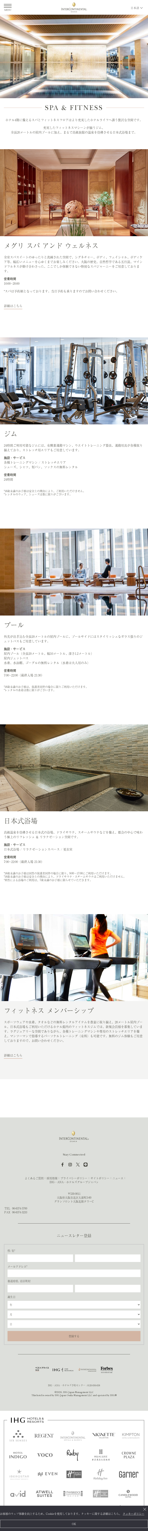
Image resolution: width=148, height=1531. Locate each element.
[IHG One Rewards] (63, 1370)
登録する (74, 1336)
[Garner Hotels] (128, 1474)
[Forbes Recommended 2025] (107, 1370)
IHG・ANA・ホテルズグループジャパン (74, 1182)
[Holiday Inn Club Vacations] (100, 1493)
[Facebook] (62, 1164)
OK (74, 1524)
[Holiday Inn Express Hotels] (74, 1474)
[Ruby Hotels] (72, 1455)
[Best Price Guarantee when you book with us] (42, 1370)
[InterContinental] (73, 1436)
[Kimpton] (131, 1436)
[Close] (144, 1509)
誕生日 (12, 1297)
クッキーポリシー (133, 1514)
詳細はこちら (13, 305)
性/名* (11, 1251)
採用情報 (52, 1178)
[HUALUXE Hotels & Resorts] (100, 1455)
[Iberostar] (19, 1474)
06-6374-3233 (19, 1212)
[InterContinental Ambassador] (87, 1370)
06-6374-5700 (19, 1208)
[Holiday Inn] (100, 1474)
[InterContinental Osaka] (74, 7)
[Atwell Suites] (44, 1493)
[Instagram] (70, 1164)
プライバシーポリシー (74, 1178)
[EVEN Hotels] (47, 1474)
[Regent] (44, 1436)
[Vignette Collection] (103, 1436)
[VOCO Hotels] (45, 1455)
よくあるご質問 (34, 1178)
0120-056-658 (93, 1385)
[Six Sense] (18, 1436)
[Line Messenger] (85, 1164)
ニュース (118, 1178)
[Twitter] (78, 1164)
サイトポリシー (100, 1178)
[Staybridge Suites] (73, 1493)
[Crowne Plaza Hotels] (129, 1455)
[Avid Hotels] (18, 1493)
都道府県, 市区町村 (19, 1281)
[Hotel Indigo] (18, 1455)
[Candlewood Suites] (128, 1493)
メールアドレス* (17, 1266)
